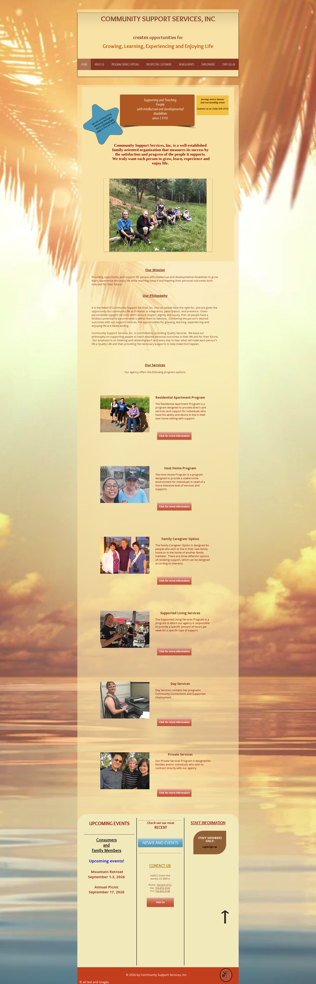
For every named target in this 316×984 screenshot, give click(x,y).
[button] (99, 64)
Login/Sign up (209, 846)
